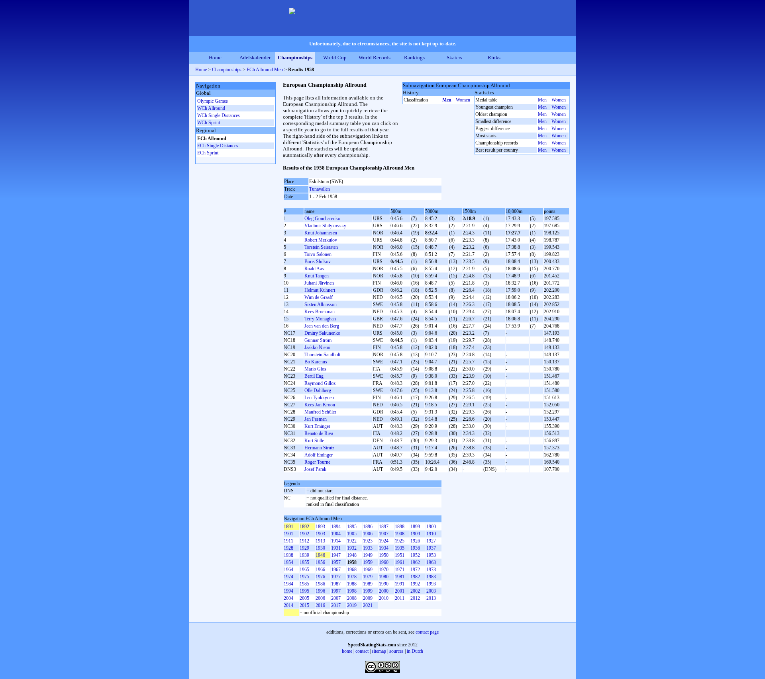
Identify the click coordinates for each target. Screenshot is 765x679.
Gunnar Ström (318, 340)
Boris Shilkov (317, 261)
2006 (320, 598)
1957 (336, 562)
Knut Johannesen (320, 233)
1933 (368, 548)
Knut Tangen (316, 276)
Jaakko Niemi (317, 347)
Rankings (414, 57)
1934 (383, 548)
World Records (374, 57)
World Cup (335, 57)
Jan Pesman (315, 419)
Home (215, 57)
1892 (304, 526)
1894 (336, 526)
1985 (304, 584)
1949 (368, 555)
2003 (431, 591)
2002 (415, 591)
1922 (352, 541)
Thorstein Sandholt (322, 354)
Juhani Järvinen (319, 283)
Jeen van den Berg (321, 326)
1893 (320, 526)
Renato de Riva (318, 433)
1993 (431, 584)
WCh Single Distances (218, 115)
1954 (288, 562)
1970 (383, 569)
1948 (352, 555)
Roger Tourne (317, 462)
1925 (399, 541)
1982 (415, 576)
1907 (383, 534)
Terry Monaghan (320, 319)
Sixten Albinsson (320, 304)
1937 (431, 548)
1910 (431, 534)
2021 (368, 605)
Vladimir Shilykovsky (325, 225)
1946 (320, 555)
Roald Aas (314, 268)
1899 (415, 526)
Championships (295, 57)
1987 (336, 584)
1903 (320, 534)
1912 (304, 541)
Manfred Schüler (320, 412)
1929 (304, 548)
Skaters (454, 57)
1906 (368, 534)
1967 (336, 569)
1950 (383, 555)
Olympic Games (212, 101)
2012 (415, 598)
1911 (288, 541)
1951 (399, 555)
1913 (320, 541)
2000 (383, 591)
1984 (288, 584)
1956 (320, 562)
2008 (352, 598)
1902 (304, 534)
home (347, 651)
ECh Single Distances (217, 145)
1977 (336, 576)
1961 (399, 562)
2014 (288, 605)
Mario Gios (315, 369)
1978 (352, 576)
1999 (368, 591)
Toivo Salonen (318, 254)
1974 (288, 576)
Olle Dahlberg (317, 390)
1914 (336, 541)
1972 (415, 569)
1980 (383, 576)
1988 (352, 584)
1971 (399, 569)
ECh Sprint (207, 153)
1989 (368, 584)
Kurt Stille (314, 440)
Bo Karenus (315, 362)
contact (362, 651)
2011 (399, 598)
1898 (399, 526)
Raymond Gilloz (319, 383)
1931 (336, 548)
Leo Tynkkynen (319, 397)
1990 (383, 584)
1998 (352, 591)
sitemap (379, 651)
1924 (383, 541)
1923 (368, 541)
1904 (336, 534)
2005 (304, 598)
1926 (415, 541)
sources (396, 651)
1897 (383, 526)
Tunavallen (319, 189)
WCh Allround (211, 108)
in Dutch (415, 651)
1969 (368, 569)
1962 (415, 562)
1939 (304, 555)
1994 (288, 591)
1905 (352, 534)
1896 (368, 526)
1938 (288, 555)
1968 (352, 569)
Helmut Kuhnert (319, 290)
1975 (304, 576)
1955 (304, 562)
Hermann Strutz (319, 448)
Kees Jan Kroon (319, 405)
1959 (368, 562)
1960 (383, 562)
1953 (431, 555)
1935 (399, 548)
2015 (304, 605)
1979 (368, 576)
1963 (431, 562)
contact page (427, 632)
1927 (431, 541)
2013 (431, 598)
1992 (415, 584)
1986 (320, 584)
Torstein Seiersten (321, 247)
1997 (336, 591)
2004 (288, 598)
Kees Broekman (319, 311)
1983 (431, 576)
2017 (336, 605)
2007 (336, 598)
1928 (288, 548)
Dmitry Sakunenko (322, 333)
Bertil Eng (314, 376)
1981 (399, 576)
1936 (415, 548)
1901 (288, 534)
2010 (383, 598)
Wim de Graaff (318, 297)
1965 (304, 569)
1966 (320, 569)
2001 (399, 591)
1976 (320, 576)
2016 (320, 605)
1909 (415, 534)
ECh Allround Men (265, 69)
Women (463, 100)
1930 (320, 548)
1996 (320, 591)
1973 (431, 569)
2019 (352, 605)
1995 (304, 591)
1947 (336, 555)
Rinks (494, 57)
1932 (352, 548)
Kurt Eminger (317, 426)
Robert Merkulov (320, 240)
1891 (288, 526)
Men (446, 100)
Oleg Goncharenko (322, 218)
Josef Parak (315, 469)
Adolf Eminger (318, 455)
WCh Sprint (208, 122)
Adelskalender (255, 57)
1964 (288, 569)
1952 (415, 555)
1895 (352, 526)
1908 (399, 534)
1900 (431, 526)
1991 (399, 584)
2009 (368, 598)
